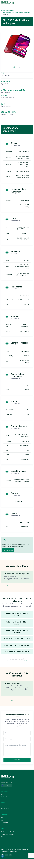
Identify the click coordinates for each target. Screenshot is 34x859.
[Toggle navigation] (31, 2)
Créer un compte (8, 550)
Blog (2, 794)
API (2, 820)
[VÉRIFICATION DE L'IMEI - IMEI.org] (7, 3)
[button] (28, 49)
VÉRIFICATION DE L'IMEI (8, 10)
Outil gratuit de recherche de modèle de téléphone (16, 12)
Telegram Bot (4, 822)
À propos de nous (5, 806)
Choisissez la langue (6, 782)
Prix (2, 817)
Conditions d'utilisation (6, 831)
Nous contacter (5, 808)
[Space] (7, 776)
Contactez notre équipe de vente (16, 661)
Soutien (3, 797)
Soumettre (17, 760)
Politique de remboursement (8, 837)
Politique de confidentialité (7, 834)
